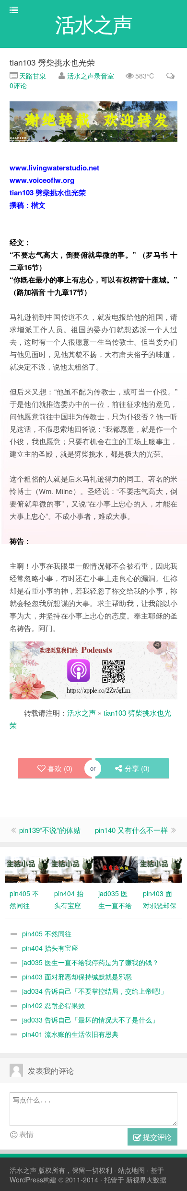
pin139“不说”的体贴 (50, 830)
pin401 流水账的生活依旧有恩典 (70, 1034)
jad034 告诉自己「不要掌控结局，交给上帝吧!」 (94, 991)
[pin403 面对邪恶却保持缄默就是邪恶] (160, 868)
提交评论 (156, 1137)
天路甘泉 (31, 75)
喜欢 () (59, 768)
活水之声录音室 (90, 75)
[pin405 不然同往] (27, 868)
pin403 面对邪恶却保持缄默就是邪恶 (77, 976)
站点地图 (131, 1170)
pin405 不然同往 (46, 933)
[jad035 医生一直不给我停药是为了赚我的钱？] (116, 868)
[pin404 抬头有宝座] (71, 868)
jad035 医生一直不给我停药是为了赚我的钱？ (90, 962)
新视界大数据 (146, 1179)
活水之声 (81, 713)
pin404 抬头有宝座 (50, 948)
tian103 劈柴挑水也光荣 (52, 62)
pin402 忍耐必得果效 (53, 1005)
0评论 (18, 85)
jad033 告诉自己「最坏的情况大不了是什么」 (90, 1019)
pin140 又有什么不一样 (131, 830)
